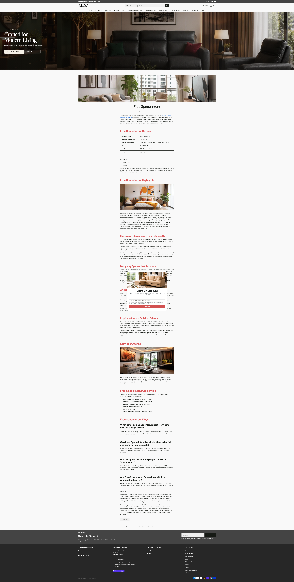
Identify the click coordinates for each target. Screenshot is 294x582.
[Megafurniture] (84, 6)
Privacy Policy (189, 562)
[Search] (167, 5)
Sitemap (187, 567)
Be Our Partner (189, 556)
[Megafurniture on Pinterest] (208, 2)
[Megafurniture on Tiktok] (213, 2)
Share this (125, 519)
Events (187, 564)
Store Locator (189, 553)
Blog (186, 559)
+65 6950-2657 (119, 559)
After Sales (188, 573)
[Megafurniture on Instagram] (211, 2)
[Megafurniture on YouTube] (215, 2)
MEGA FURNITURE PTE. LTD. (89, 578)
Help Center (150, 551)
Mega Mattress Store (191, 570)
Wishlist (149, 553)
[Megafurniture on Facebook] (206, 2)
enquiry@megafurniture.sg (122, 562)
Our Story (188, 551)
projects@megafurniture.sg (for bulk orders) (125, 565)
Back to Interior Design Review (147, 526)
